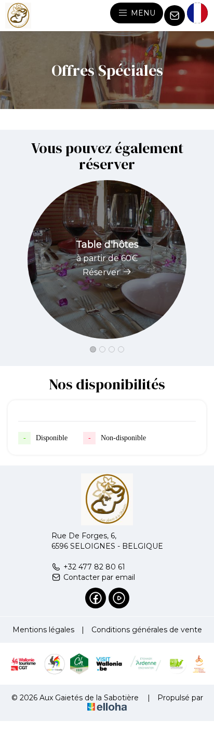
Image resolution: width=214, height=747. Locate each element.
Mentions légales (43, 629)
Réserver (101, 272)
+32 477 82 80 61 (94, 567)
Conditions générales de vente (146, 629)
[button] (93, 349)
